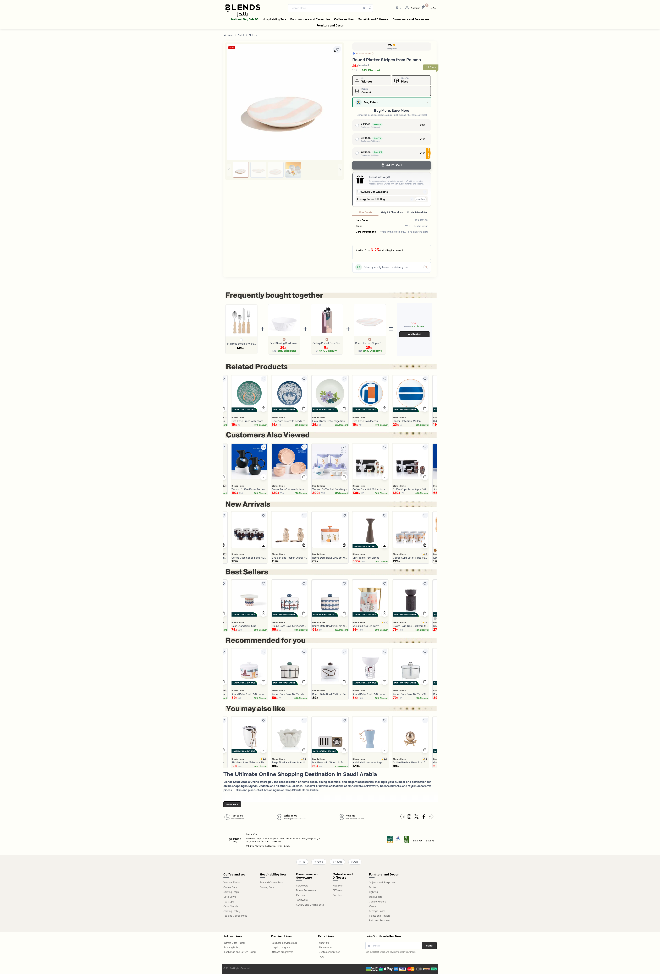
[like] (223, 379)
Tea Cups (228, 901)
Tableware (302, 899)
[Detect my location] (426, 267)
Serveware (302, 885)
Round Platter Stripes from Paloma (369, 343)
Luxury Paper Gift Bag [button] (371, 199)
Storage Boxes (377, 911)
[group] (285, 170)
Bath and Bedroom (379, 920)
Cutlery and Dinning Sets (310, 904)
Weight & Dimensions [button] (392, 212)
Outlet (241, 35)
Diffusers (338, 890)
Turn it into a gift (379, 177)
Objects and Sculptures (382, 882)
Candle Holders (377, 901)
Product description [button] (417, 212)
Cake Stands (230, 906)
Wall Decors (375, 896)
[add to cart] (223, 409)
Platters (253, 35)
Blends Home (238, 417)
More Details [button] (365, 212)
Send (429, 945)
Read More (232, 804)
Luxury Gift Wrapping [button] (374, 192)
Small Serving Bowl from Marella (284, 343)
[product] (249, 393)
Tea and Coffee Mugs (235, 915)
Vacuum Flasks (231, 882)
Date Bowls (229, 896)
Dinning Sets (267, 887)
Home (230, 35)
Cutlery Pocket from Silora (327, 343)
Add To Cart (394, 165)
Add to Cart (414, 334)
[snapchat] (402, 817)
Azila (356, 861)
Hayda (338, 861)
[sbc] (398, 840)
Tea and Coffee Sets (271, 882)
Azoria (320, 861)
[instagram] (409, 817)
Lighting (373, 892)
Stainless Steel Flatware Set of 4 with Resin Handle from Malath (241, 343)
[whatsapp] (431, 817)
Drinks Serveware (306, 890)
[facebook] (424, 817)
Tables (372, 887)
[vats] (390, 840)
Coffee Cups (230, 887)
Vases (372, 906)
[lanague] (399, 8)
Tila (303, 861)
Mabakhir (338, 885)
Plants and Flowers (379, 915)
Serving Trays (231, 892)
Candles (337, 895)
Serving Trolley (231, 911)
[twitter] (417, 817)
